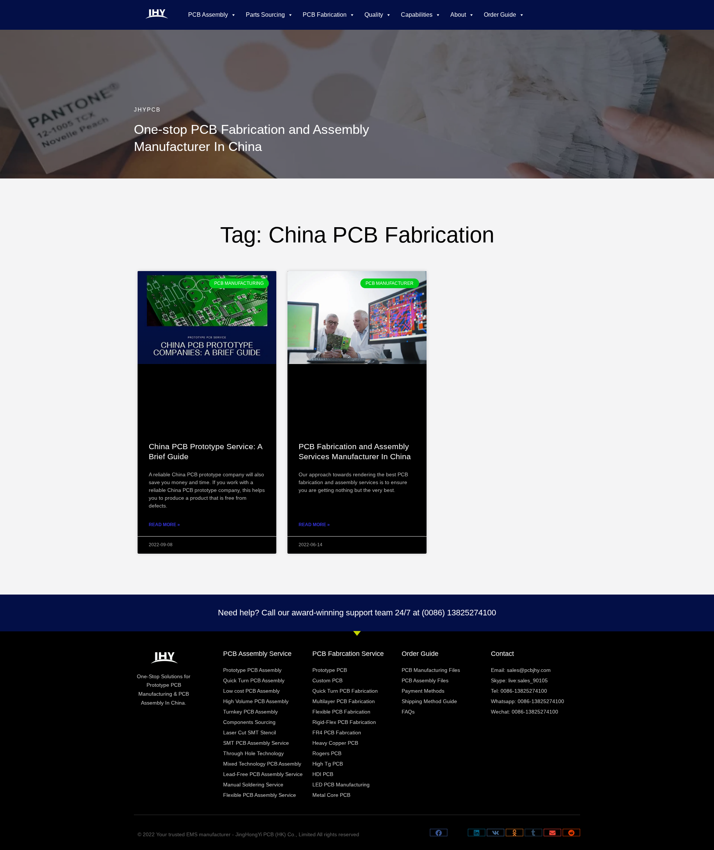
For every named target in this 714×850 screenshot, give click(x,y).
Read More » (164, 524)
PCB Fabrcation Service (348, 653)
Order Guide (500, 15)
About (458, 15)
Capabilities (416, 15)
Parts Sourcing (265, 15)
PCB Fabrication (325, 15)
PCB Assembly (208, 15)
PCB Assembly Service (257, 653)
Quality (373, 15)
